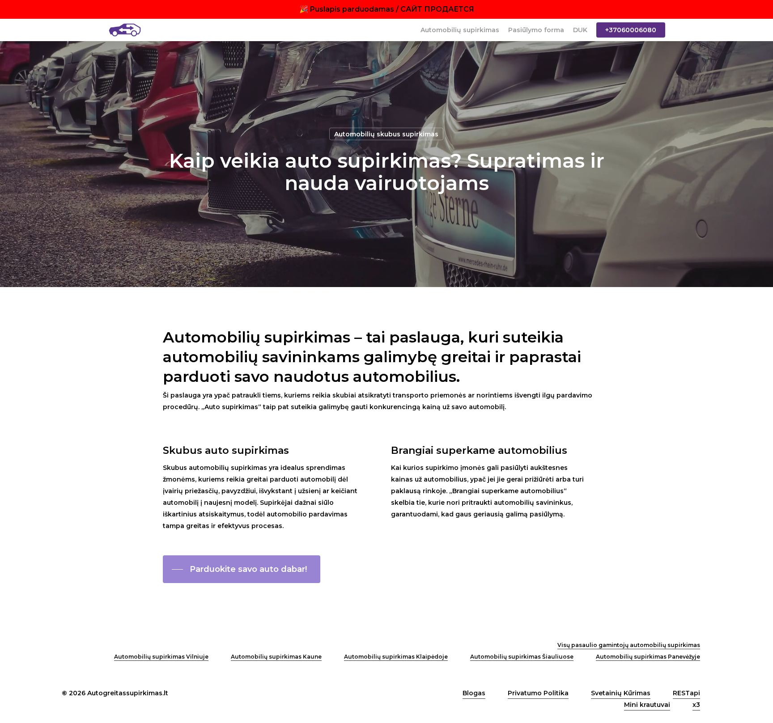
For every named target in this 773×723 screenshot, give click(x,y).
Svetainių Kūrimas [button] (620, 693)
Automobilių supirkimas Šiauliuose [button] (521, 656)
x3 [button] (696, 705)
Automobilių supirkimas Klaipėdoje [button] (396, 656)
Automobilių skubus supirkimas (386, 134)
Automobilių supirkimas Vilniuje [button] (161, 656)
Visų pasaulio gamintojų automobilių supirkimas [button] (628, 645)
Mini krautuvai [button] (647, 705)
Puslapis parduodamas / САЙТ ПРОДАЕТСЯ (392, 9)
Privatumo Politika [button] (538, 693)
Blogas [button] (474, 693)
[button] (241, 569)
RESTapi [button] (686, 693)
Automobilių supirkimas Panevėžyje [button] (648, 656)
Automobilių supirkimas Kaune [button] (276, 656)
